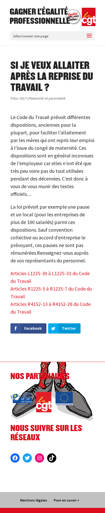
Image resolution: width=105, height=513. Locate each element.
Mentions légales (33, 500)
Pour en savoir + (66, 500)
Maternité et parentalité (47, 98)
